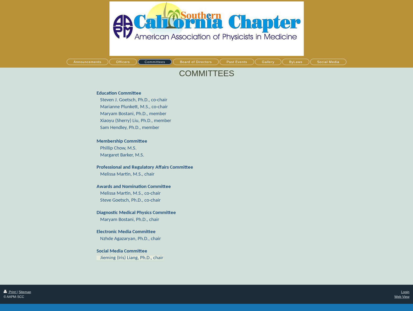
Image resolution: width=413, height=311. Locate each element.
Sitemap (25, 292)
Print (12, 292)
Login (405, 292)
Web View (401, 297)
